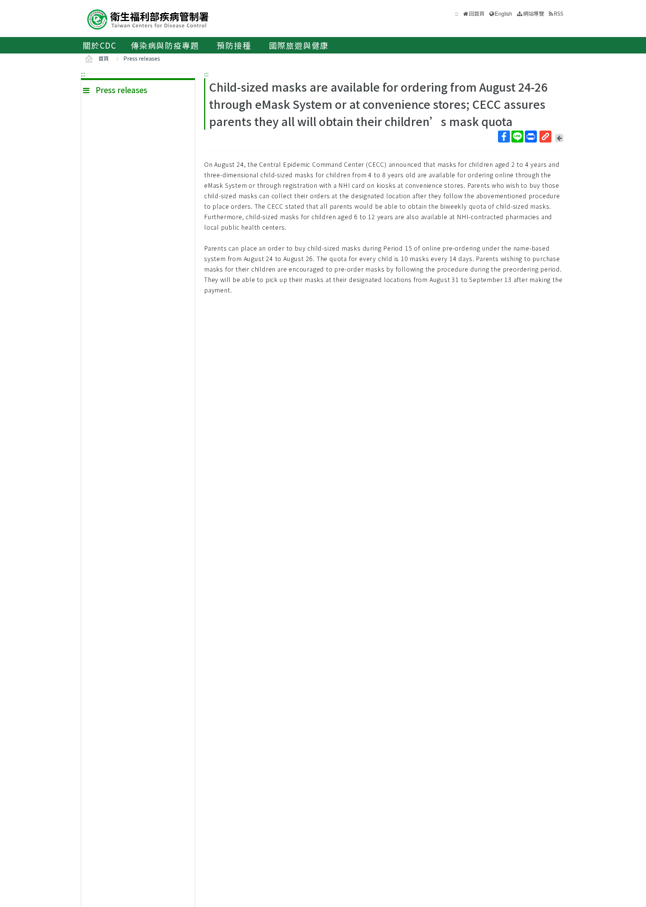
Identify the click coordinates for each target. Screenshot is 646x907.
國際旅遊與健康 (299, 45)
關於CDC (100, 45)
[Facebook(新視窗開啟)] (504, 137)
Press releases (141, 58)
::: (83, 73)
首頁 (103, 58)
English (503, 13)
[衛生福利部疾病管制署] (148, 18)
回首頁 (477, 13)
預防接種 (234, 45)
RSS (558, 13)
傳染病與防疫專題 (165, 45)
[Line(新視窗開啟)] (517, 137)
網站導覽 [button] (533, 13)
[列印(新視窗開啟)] (531, 137)
